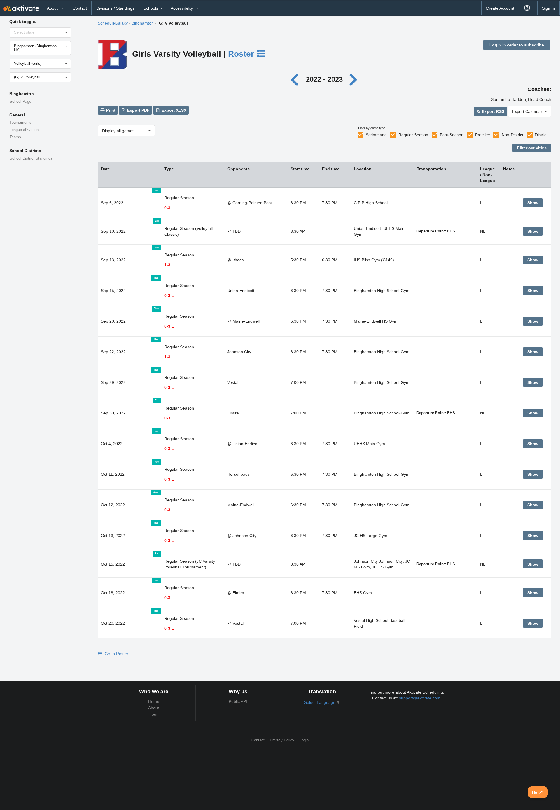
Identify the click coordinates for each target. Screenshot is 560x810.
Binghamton (143, 23)
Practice (482, 134)
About (153, 708)
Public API (238, 701)
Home (153, 701)
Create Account (500, 8)
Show (532, 202)
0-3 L (169, 207)
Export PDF (138, 110)
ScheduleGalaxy (113, 23)
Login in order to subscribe (516, 45)
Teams (15, 137)
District (541, 134)
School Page (20, 101)
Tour (154, 714)
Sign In (548, 8)
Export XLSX (173, 110)
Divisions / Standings (115, 8)
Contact (80, 8)
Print (110, 110)
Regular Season (413, 134)
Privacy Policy (282, 740)
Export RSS (492, 111)
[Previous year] (296, 79)
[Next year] (353, 79)
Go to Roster (116, 653)
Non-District (512, 134)
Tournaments (21, 122)
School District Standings (31, 158)
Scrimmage (376, 134)
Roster (242, 53)
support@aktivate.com (419, 698)
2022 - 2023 (324, 79)
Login (304, 740)
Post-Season (451, 134)
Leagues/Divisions (25, 130)
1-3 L (169, 265)
